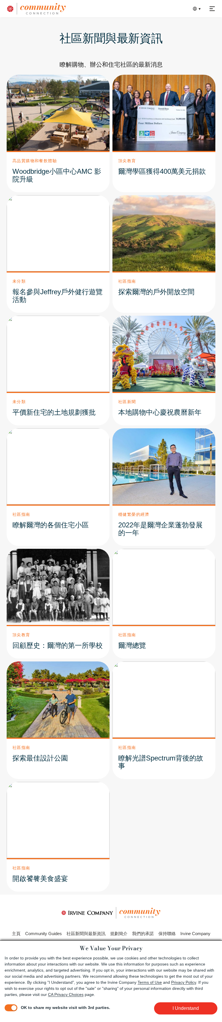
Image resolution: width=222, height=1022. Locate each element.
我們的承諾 (143, 933)
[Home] (64, 8)
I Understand (186, 1008)
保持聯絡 (167, 933)
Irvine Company (195, 933)
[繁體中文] (195, 8)
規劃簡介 (118, 933)
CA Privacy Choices (66, 994)
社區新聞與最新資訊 (86, 933)
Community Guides (43, 933)
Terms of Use (150, 982)
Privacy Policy (183, 982)
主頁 (16, 933)
